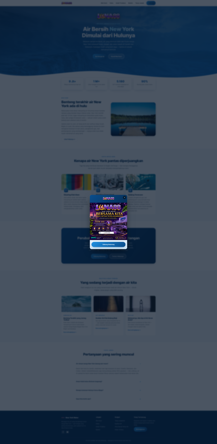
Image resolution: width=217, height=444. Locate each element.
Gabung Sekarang (108, 244)
